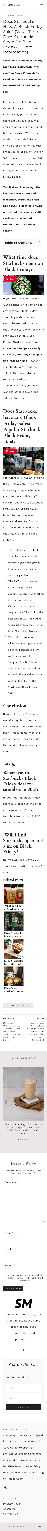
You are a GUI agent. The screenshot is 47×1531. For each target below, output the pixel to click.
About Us (9, 1508)
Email (8, 1249)
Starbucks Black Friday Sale (18, 1006)
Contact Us (10, 1513)
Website (9, 1265)
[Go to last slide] (6, 1102)
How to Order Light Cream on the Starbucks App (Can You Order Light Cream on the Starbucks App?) (23, 1129)
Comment (11, 1182)
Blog (19, 16)
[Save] (10, 279)
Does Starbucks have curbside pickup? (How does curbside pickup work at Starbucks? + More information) (35, 1030)
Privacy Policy (12, 1503)
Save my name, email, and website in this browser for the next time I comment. (25, 1278)
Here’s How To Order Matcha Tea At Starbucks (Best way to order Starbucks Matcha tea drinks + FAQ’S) (11, 1030)
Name (8, 1233)
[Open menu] (41, 5)
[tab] (18, 1139)
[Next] (41, 1102)
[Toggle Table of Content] (37, 241)
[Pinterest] (5, 1487)
